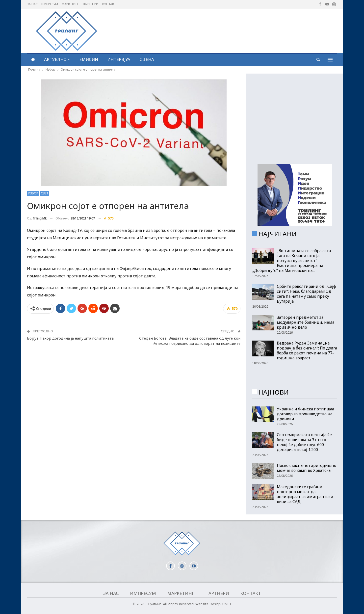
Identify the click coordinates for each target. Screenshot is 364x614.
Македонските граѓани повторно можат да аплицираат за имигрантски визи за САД (305, 494)
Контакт (109, 4)
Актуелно (55, 59)
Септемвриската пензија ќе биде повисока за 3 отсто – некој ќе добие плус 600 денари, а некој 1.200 (304, 442)
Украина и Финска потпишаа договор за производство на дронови (305, 414)
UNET (227, 604)
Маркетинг (70, 4)
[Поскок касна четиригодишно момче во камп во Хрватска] (263, 471)
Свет (44, 193)
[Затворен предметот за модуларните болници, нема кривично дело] (263, 323)
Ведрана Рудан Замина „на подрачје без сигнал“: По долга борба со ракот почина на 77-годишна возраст (307, 350)
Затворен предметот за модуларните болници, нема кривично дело (305, 322)
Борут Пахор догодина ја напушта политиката (70, 338)
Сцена (146, 59)
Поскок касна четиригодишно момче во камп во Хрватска (306, 468)
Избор (33, 193)
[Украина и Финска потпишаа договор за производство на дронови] (263, 414)
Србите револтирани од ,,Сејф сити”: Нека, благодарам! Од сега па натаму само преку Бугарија (306, 294)
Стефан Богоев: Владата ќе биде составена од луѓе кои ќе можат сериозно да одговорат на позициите (189, 341)
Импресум (49, 4)
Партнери (90, 4)
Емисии (88, 59)
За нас (32, 4)
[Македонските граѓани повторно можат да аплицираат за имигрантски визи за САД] (263, 492)
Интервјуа (118, 59)
